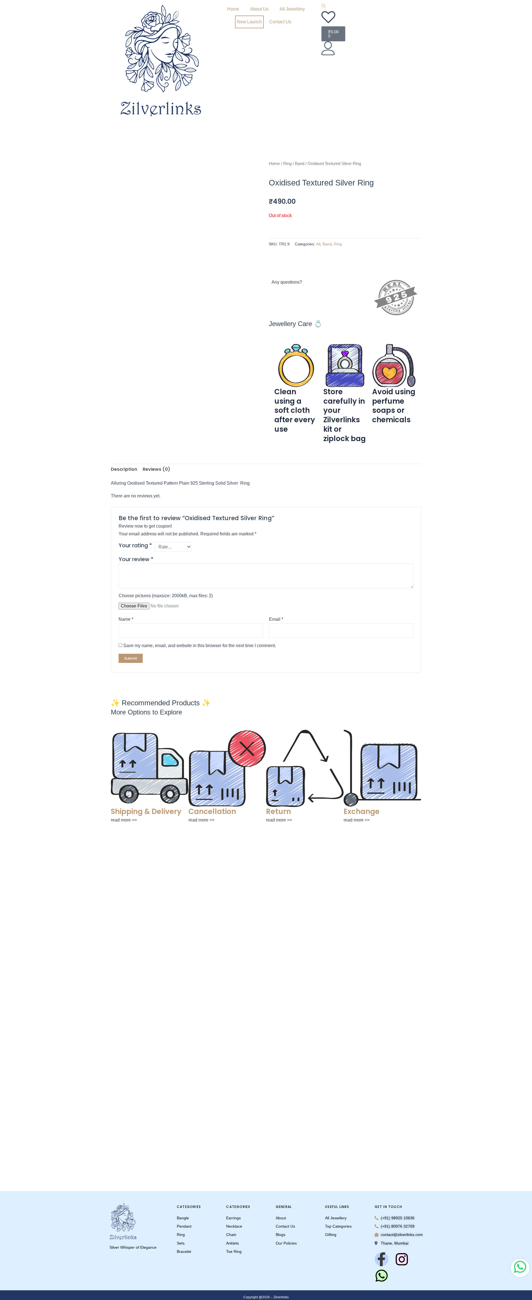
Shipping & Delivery (146, 811)
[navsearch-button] (323, 6)
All (318, 244)
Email (276, 619)
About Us (259, 9)
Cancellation (212, 811)
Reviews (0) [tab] (156, 469)
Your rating (135, 545)
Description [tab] (124, 469)
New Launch (249, 21)
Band (299, 163)
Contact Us (280, 21)
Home (233, 9)
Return (278, 811)
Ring (287, 163)
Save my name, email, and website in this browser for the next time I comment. (199, 645)
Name (126, 619)
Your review (136, 559)
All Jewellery (292, 9)
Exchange (362, 811)
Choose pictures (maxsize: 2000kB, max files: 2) (166, 595)
